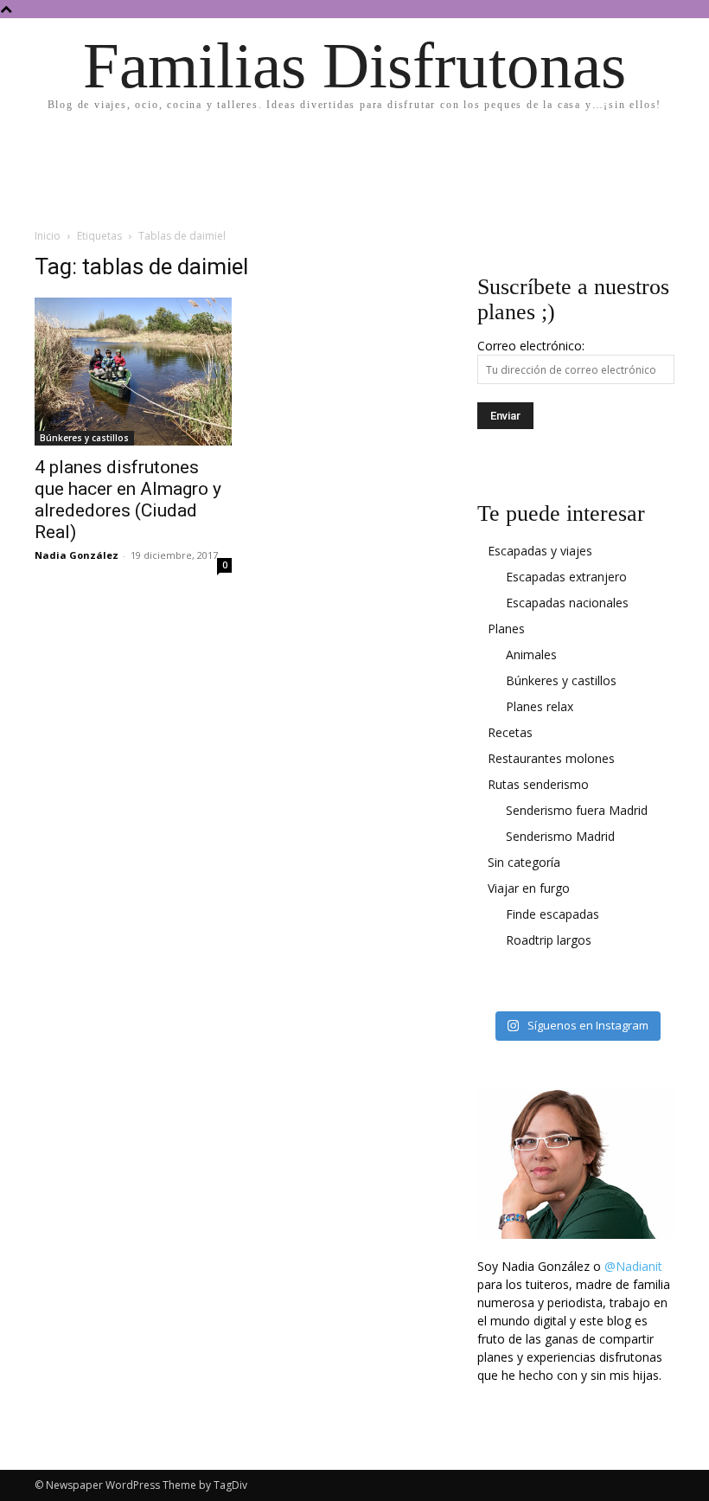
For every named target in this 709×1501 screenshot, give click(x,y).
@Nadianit (633, 1266)
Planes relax (539, 706)
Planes (506, 628)
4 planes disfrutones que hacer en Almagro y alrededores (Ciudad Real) (128, 499)
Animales (531, 654)
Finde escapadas (552, 914)
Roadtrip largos (548, 940)
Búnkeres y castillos (84, 438)
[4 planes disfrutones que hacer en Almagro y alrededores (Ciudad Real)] (133, 372)
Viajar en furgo (529, 888)
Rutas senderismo (538, 784)
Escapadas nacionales (567, 602)
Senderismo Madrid (560, 836)
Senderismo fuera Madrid (577, 810)
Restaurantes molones (551, 758)
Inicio (48, 235)
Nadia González (76, 554)
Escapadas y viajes (540, 550)
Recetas (510, 732)
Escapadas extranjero (566, 576)
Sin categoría (524, 862)
